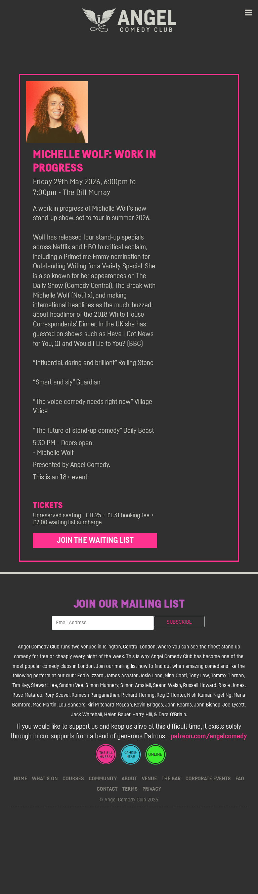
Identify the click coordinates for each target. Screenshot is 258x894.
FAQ (239, 778)
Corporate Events (208, 778)
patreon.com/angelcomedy (209, 736)
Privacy (151, 789)
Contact (107, 789)
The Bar (171, 778)
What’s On (45, 778)
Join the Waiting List (95, 540)
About (129, 778)
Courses (73, 778)
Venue (149, 778)
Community (103, 778)
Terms (130, 789)
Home (20, 778)
